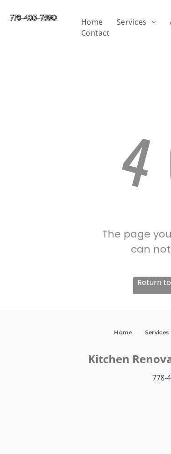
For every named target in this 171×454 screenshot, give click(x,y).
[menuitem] (92, 21)
